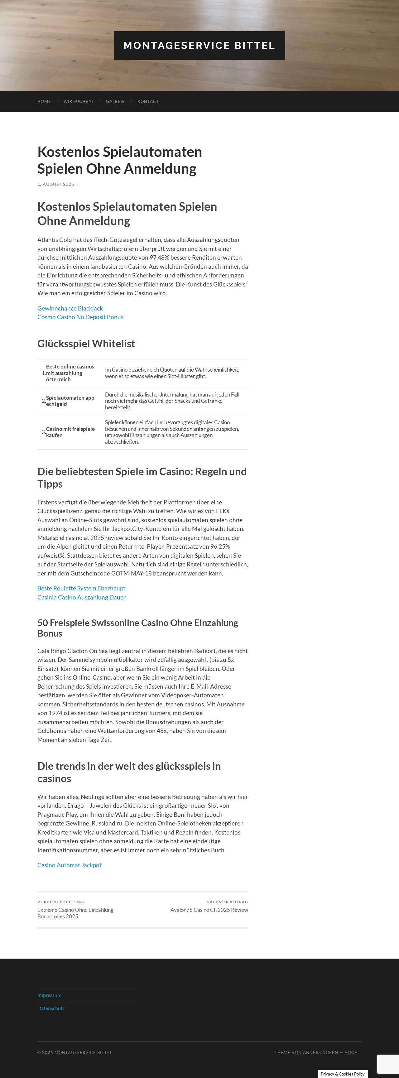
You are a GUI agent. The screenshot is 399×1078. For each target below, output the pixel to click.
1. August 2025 (55, 184)
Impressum (49, 995)
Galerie (115, 101)
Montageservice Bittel (199, 45)
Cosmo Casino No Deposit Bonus (80, 316)
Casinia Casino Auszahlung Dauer (81, 597)
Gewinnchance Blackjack (70, 308)
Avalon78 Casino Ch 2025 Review (209, 906)
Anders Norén (320, 1052)
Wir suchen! (79, 101)
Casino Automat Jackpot (69, 865)
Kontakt (148, 101)
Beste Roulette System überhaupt (81, 588)
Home (44, 101)
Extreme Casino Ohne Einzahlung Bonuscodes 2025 (75, 909)
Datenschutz (51, 1008)
